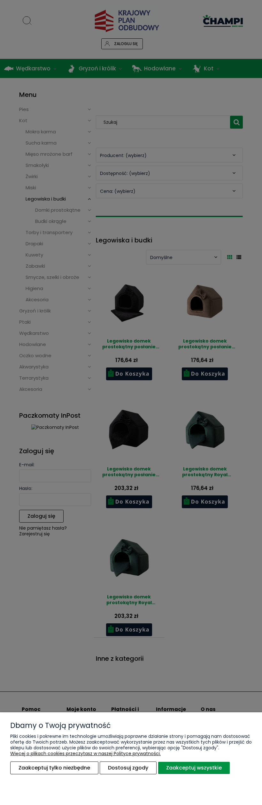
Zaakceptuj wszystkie (194, 767)
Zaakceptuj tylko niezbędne (54, 767)
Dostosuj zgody (128, 767)
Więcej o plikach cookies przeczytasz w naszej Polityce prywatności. (85, 753)
